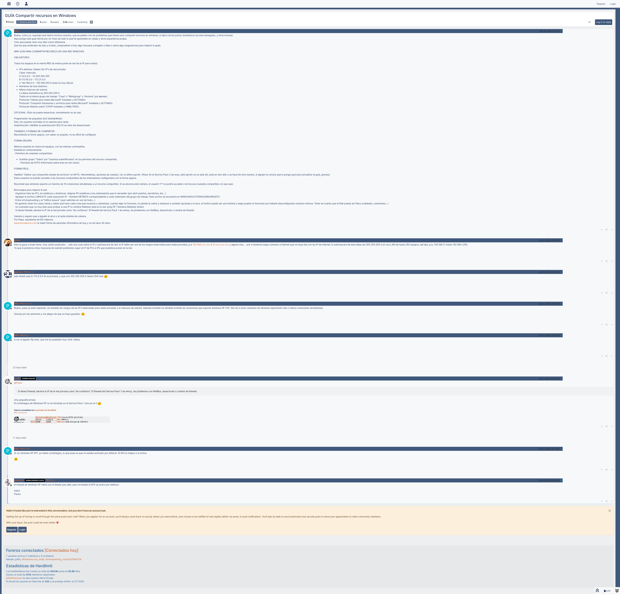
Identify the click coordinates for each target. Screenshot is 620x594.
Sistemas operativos (27, 22)
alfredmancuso (29, 559)
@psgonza (27, 303)
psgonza (18, 272)
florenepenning (54, 559)
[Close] (609, 510)
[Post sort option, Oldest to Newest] (589, 22)
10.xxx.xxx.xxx (221, 244)
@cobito (26, 448)
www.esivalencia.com (25, 223)
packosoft (19, 480)
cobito (17, 378)
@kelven (30, 272)
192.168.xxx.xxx (201, 244)
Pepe (16, 31)
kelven (17, 240)
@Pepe (25, 335)
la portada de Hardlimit (45, 410)
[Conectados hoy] (61, 550)
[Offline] (9, 242)
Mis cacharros (20, 412)
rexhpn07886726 (72, 559)
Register (11, 529)
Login (22, 529)
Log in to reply (603, 22)
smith (41, 559)
